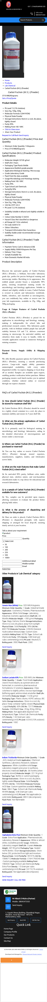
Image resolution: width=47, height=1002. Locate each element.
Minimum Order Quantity (15, 146)
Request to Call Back (10, 135)
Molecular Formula (12, 200)
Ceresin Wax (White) (10, 605)
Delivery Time (10, 252)
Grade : (34, 608)
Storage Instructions (13, 192)
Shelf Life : (26, 845)
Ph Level (8, 208)
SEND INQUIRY (8, 880)
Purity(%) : (25, 626)
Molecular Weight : (21, 619)
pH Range (8, 222)
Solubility (8, 212)
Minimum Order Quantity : (13, 608)
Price (7, 149)
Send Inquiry (24, 135)
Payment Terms (11, 247)
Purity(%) (8, 189)
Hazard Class (10, 220)
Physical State (10, 197)
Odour (7, 227)
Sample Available (11, 255)
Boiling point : (10, 642)
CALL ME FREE (20, 880)
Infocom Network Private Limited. (32, 954)
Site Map (7, 941)
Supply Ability (10, 249)
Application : (23, 611)
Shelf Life (8, 163)
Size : (30, 709)
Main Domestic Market (14, 257)
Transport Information (14, 230)
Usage (7, 179)
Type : (26, 714)
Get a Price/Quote (9, 98)
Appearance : (12, 613)
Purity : (16, 637)
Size (6, 202)
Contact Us (8, 938)
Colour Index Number (13, 217)
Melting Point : (18, 634)
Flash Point (9, 176)
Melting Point (10, 181)
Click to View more (12, 129)
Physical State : (10, 626)
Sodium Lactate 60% (10, 677)
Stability (8, 233)
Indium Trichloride (9, 758)
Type (7, 187)
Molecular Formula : (26, 859)
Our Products (9, 935)
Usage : (20, 768)
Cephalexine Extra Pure (11, 835)
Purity (7, 184)
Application (9, 171)
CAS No (8, 205)
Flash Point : (25, 642)
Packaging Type (11, 165)
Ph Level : (32, 640)
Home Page (8, 929)
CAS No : (27, 707)
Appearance (9, 168)
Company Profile (10, 932)
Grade (7, 173)
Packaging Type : (20, 776)
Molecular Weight (12, 160)
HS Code (8, 225)
